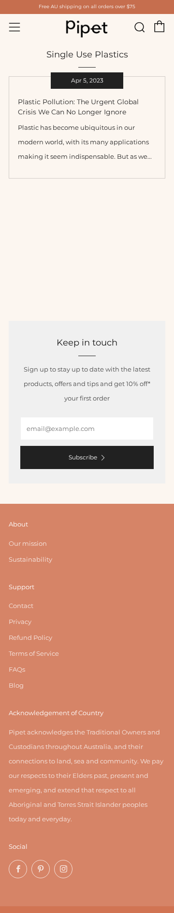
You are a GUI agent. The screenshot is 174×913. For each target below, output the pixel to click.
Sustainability (30, 559)
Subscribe (83, 457)
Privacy (20, 621)
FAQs (17, 669)
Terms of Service (34, 653)
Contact (21, 605)
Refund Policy (30, 637)
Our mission (28, 543)
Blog (16, 685)
